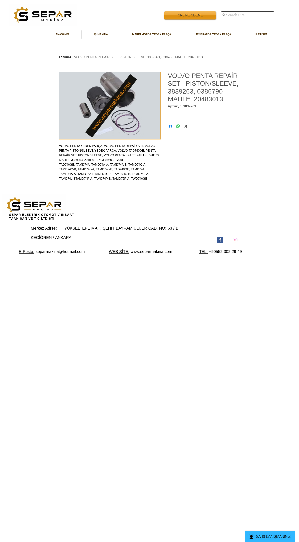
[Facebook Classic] (220, 240)
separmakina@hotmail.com (60, 251)
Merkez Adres (43, 228)
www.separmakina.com (151, 251)
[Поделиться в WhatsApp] (178, 126)
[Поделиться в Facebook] (170, 126)
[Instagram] (235, 240)
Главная (65, 57)
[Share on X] (185, 126)
